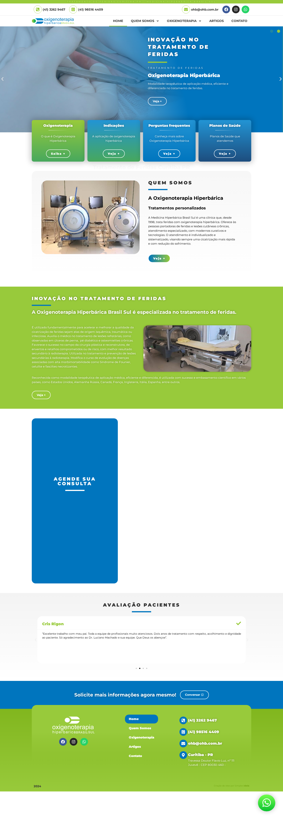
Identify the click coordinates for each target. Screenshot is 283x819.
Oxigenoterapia (182, 21)
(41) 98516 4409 (90, 9)
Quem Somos (142, 21)
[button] (2, 79)
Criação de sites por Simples (231, 785)
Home (118, 21)
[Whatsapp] (245, 9)
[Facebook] (226, 9)
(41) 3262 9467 (202, 720)
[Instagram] (236, 9)
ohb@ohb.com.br (205, 9)
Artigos (216, 21)
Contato (239, 21)
